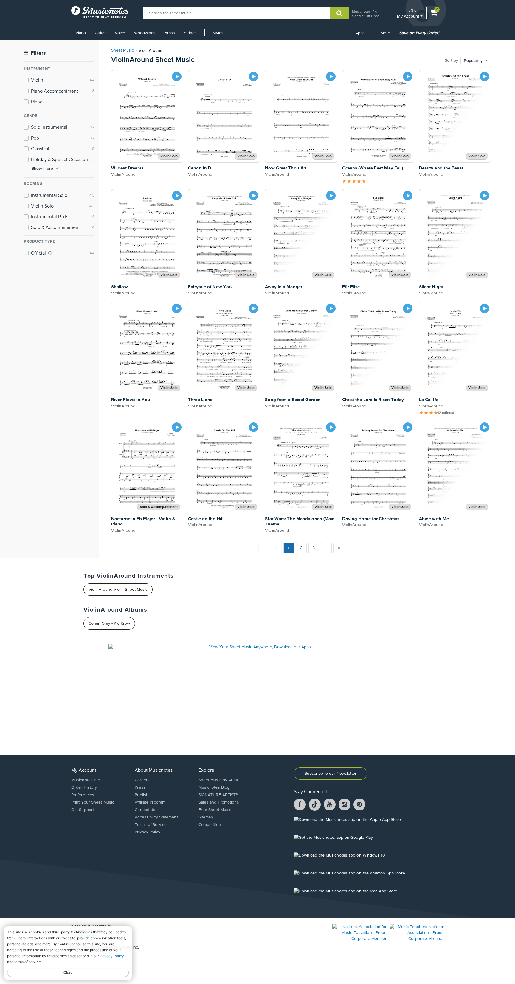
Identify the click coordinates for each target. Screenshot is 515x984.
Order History (84, 787)
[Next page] (326, 548)
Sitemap (205, 817)
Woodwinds (145, 33)
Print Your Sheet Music (92, 802)
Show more (42, 168)
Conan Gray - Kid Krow (109, 623)
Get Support (82, 810)
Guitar (100, 33)
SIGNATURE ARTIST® (218, 795)
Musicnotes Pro (364, 11)
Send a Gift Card (365, 16)
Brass (170, 33)
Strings (190, 33)
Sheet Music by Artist (218, 780)
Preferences (82, 795)
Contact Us (145, 810)
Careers (142, 780)
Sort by (451, 60)
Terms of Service (151, 825)
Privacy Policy (147, 832)
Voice (120, 33)
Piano (81, 33)
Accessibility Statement (156, 817)
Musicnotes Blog (214, 787)
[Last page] (338, 548)
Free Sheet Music (215, 810)
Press (140, 787)
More (387, 35)
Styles (218, 33)
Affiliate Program (150, 802)
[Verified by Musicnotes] (50, 253)
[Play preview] (177, 76)
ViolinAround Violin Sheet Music (118, 589)
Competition (209, 825)
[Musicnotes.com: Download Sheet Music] (99, 12)
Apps (360, 33)
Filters (35, 53)
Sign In (417, 10)
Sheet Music (122, 50)
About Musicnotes (154, 770)
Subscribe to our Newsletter (330, 773)
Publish (141, 795)
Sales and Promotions (218, 802)
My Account (408, 16)
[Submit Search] (339, 13)
